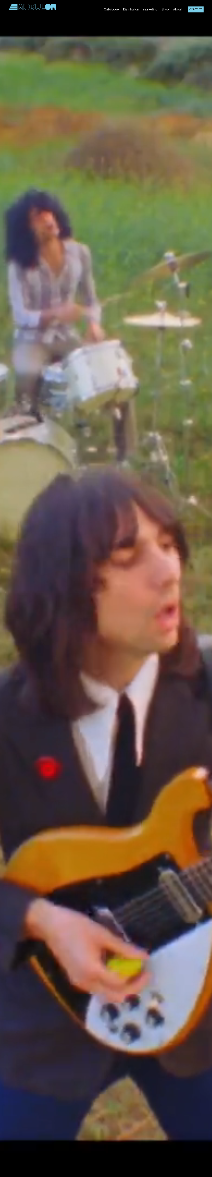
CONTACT (195, 9)
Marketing (150, 9)
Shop (165, 9)
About (177, 9)
